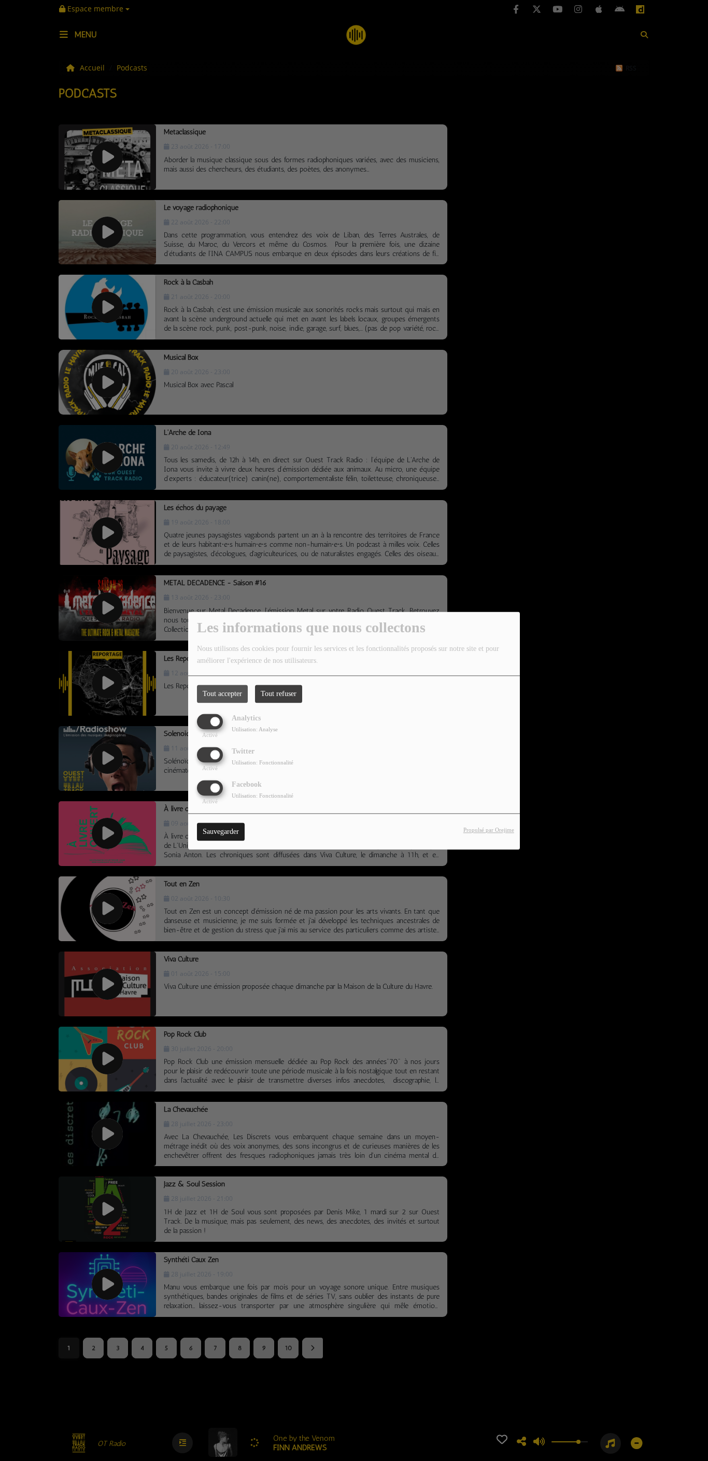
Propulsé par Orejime (488, 830)
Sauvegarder (221, 831)
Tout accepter (222, 694)
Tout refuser (278, 694)
